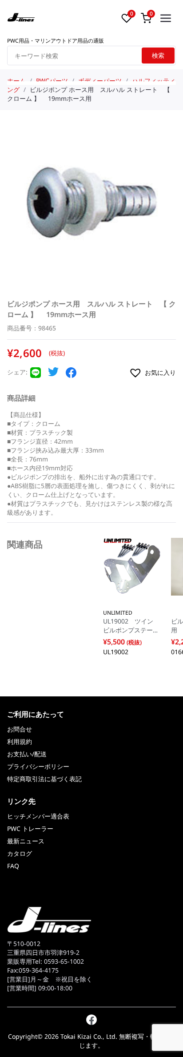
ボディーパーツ (100, 80)
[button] (152, 373)
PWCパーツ (52, 80)
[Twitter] (53, 374)
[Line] (35, 375)
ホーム (16, 80)
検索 (158, 55)
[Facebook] (71, 375)
